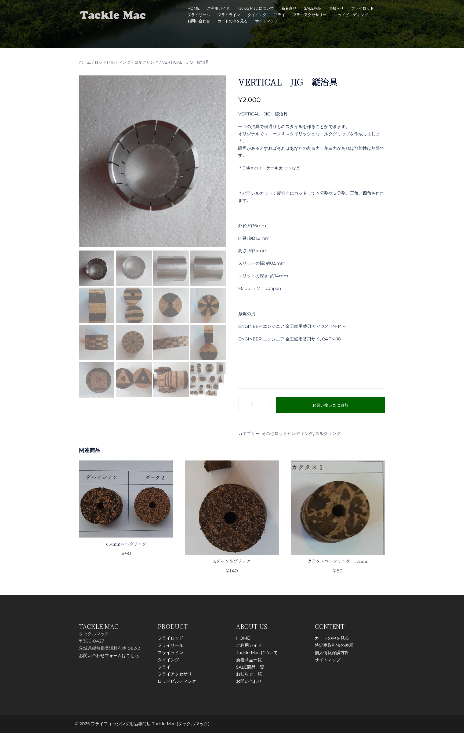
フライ (279, 14)
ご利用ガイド (218, 8)
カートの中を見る (233, 21)
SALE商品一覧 (250, 667)
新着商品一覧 (249, 659)
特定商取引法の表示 (334, 645)
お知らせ (336, 8)
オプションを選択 (126, 553)
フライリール (198, 14)
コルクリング (146, 62)
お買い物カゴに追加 (330, 405)
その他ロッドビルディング (287, 433)
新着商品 (288, 8)
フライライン (229, 14)
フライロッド (362, 8)
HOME (193, 8)
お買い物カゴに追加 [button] (235, 570)
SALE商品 (312, 8)
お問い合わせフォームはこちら (109, 655)
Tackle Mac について (255, 8)
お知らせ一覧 (249, 674)
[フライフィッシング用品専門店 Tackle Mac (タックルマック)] (113, 14)
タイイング (257, 14)
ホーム (85, 62)
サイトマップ (266, 21)
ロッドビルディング (351, 14)
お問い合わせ (198, 21)
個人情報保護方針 (332, 652)
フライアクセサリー (310, 14)
